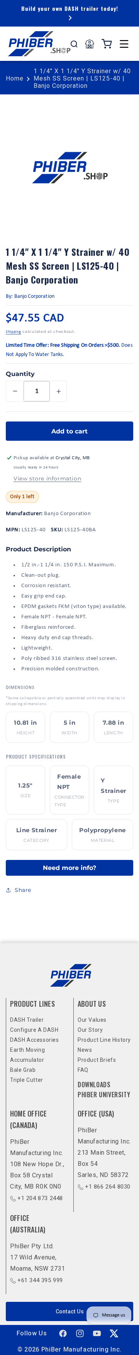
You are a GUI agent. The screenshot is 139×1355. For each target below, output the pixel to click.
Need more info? (69, 867)
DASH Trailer (27, 1020)
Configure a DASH (34, 1030)
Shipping (13, 332)
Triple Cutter (26, 1080)
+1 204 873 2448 (40, 1198)
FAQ (83, 1070)
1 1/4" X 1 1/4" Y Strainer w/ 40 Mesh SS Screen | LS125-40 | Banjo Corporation (82, 78)
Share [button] (23, 890)
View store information (47, 478)
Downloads (94, 1084)
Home (15, 78)
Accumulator (27, 1060)
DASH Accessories (34, 1040)
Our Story (90, 1030)
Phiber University (104, 1094)
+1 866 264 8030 (108, 1186)
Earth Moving (27, 1050)
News (85, 1050)
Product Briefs (97, 1060)
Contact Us (70, 1311)
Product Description (38, 549)
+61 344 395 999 (40, 1280)
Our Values (92, 1020)
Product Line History (104, 1040)
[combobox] (74, 44)
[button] (124, 43)
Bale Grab (23, 1070)
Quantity (20, 374)
